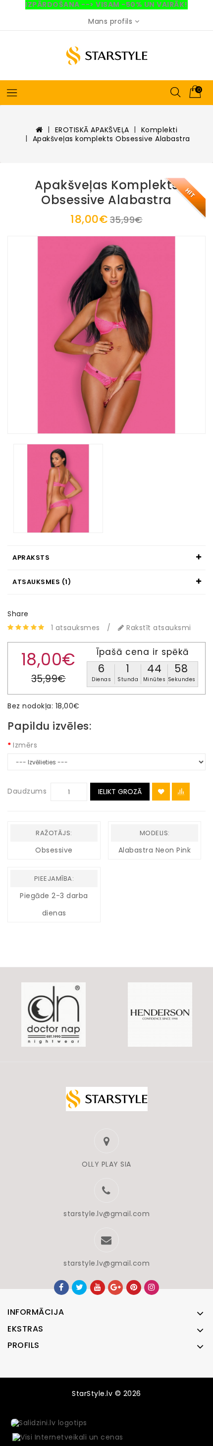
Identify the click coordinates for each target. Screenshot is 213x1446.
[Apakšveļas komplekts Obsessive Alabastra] (106, 335)
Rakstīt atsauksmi (157, 628)
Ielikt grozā (120, 792)
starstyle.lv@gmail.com (106, 1214)
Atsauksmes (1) (41, 582)
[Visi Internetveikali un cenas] (67, 1437)
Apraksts (31, 557)
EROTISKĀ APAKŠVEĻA (92, 130)
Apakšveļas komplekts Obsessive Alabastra (111, 139)
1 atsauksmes (75, 628)
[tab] (106, 558)
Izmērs (25, 745)
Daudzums (27, 791)
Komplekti (159, 130)
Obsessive (54, 850)
